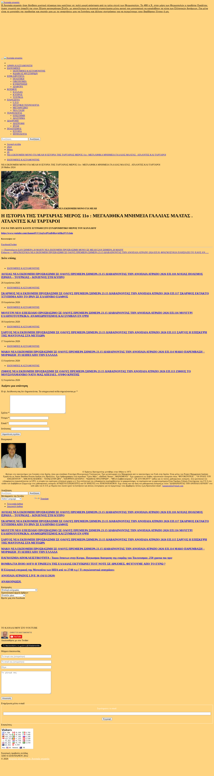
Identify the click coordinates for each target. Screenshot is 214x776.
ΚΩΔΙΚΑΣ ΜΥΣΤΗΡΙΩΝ (25, 73)
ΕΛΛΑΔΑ (18, 92)
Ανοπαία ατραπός (40, 758)
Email (4, 423)
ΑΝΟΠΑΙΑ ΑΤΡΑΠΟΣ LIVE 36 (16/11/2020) (28, 575)
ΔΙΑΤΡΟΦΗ (13, 121)
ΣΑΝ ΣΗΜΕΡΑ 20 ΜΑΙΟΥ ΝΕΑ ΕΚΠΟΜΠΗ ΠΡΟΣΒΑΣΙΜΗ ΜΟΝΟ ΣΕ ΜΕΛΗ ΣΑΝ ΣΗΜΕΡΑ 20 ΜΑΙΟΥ (62, 250)
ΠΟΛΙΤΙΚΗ (18, 78)
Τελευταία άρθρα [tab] (15, 504)
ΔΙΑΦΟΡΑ (18, 86)
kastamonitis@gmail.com (172, 486)
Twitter (13, 244)
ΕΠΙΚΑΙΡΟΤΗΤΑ (15, 76)
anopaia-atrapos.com (20, 758)
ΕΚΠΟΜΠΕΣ (13, 68)
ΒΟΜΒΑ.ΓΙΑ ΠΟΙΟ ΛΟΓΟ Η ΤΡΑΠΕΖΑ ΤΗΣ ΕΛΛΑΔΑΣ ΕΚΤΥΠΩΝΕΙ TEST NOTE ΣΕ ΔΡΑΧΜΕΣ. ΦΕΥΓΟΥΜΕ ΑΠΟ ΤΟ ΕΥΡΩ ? (83, 563)
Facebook (5, 244)
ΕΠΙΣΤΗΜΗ (19, 115)
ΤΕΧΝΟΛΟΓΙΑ (14, 113)
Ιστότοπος (5, 428)
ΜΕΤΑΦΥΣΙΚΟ (20, 107)
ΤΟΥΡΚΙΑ (18, 97)
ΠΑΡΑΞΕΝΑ (13, 99)
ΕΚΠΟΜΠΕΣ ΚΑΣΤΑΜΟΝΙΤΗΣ (29, 71)
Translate (44, 498)
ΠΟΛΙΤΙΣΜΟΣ (14, 128)
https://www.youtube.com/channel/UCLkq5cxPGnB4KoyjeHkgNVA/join (37, 233)
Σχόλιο (5, 412)
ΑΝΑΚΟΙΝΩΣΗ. (11, 581)
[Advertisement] (107, 34)
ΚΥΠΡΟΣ (17, 94)
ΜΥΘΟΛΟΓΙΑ (20, 134)
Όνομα (5, 418)
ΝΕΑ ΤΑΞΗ (18, 110)
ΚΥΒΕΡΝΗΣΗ (20, 84)
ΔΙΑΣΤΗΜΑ (19, 118)
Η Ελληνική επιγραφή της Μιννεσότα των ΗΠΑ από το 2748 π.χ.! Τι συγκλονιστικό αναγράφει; (58, 569)
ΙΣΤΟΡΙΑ (17, 131)
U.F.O (16, 102)
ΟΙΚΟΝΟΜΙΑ (20, 81)
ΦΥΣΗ (16, 126)
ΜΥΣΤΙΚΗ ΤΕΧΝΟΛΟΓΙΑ (26, 105)
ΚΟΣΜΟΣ (12, 89)
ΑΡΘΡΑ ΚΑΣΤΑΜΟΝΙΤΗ (19, 65)
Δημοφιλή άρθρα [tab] (15, 506)
